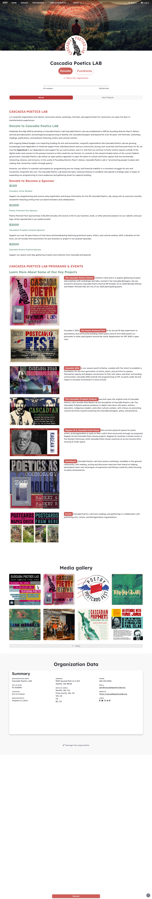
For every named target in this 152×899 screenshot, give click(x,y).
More (77, 646)
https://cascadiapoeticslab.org (113, 694)
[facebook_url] (99, 700)
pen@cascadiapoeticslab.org (112, 687)
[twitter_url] (102, 700)
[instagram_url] (105, 700)
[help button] (148, 895)
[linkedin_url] (107, 700)
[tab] (41, 97)
